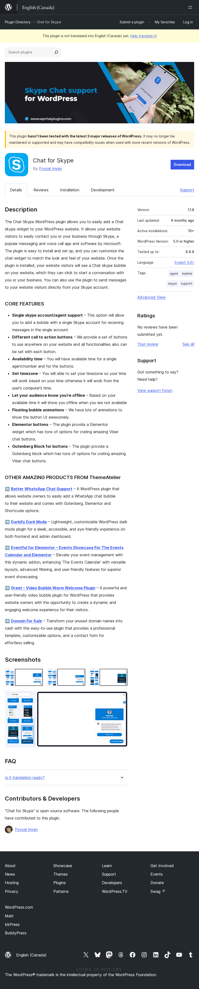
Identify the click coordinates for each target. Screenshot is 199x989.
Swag (157, 891)
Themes (60, 874)
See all (188, 344)
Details (16, 189)
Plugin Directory (18, 22)
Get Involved (162, 865)
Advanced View (151, 297)
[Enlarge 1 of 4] (36, 674)
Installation (69, 189)
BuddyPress (15, 932)
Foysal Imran (50, 168)
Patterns (61, 891)
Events (156, 874)
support (186, 283)
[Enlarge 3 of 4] (121, 674)
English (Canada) (31, 955)
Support (187, 189)
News (10, 874)
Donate (157, 882)
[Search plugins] (56, 52)
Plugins (59, 882)
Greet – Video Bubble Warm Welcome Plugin (53, 587)
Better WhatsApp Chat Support (41, 488)
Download (182, 164)
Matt (9, 915)
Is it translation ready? (25, 777)
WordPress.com (19, 907)
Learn (107, 865)
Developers (112, 882)
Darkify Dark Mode (29, 521)
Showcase (62, 865)
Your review (147, 344)
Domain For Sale (26, 620)
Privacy (11, 891)
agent (174, 273)
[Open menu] (191, 7)
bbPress (12, 924)
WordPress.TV (114, 891)
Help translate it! (143, 36)
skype (172, 283)
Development (103, 189)
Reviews (41, 189)
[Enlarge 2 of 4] (79, 674)
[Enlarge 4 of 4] (121, 696)
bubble (187, 273)
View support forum (154, 390)
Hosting (12, 882)
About (10, 865)
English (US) (184, 262)
